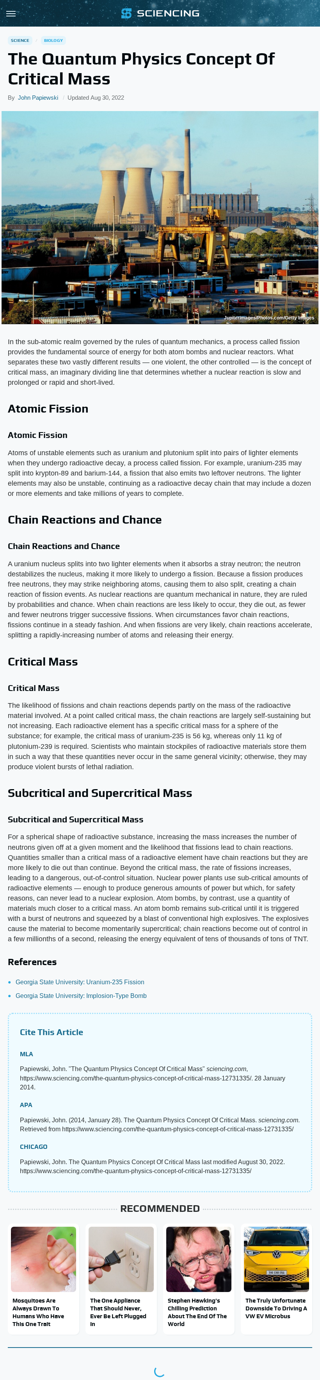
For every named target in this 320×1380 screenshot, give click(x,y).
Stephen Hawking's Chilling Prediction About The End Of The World (197, 1312)
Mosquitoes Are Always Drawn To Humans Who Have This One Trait (38, 1312)
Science (20, 40)
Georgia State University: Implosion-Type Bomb (81, 995)
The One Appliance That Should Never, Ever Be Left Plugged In (118, 1312)
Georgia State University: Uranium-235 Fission (80, 982)
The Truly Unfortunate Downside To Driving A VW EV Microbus (276, 1308)
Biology (53, 40)
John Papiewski (38, 97)
